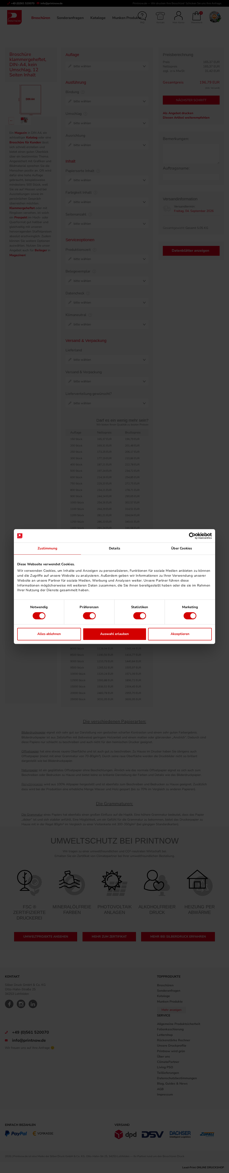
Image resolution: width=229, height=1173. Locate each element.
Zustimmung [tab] (47, 548)
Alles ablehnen (49, 634)
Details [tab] (114, 548)
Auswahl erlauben (114, 634)
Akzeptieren (180, 634)
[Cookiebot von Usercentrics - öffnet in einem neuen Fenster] (192, 535)
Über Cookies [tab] (181, 548)
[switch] (89, 615)
